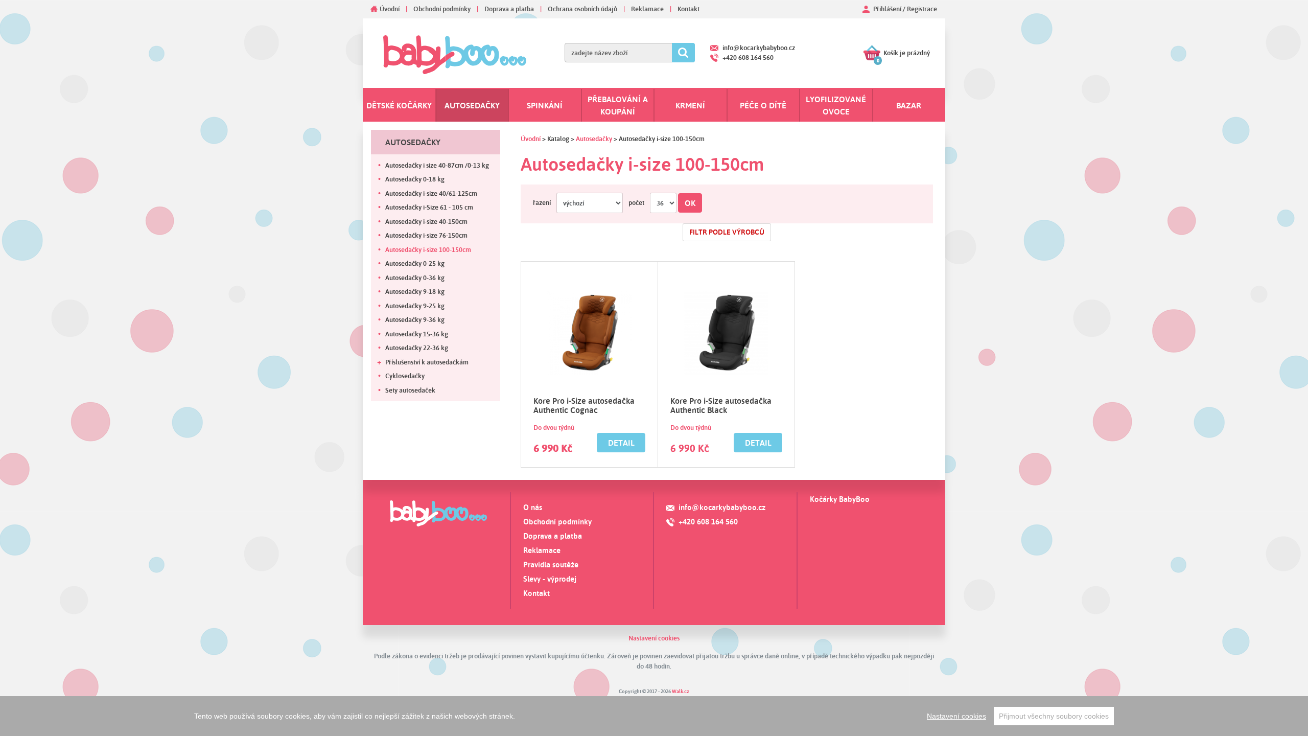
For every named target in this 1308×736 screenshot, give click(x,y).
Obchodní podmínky (442, 9)
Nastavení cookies (654, 638)
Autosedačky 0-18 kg (415, 179)
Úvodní (390, 9)
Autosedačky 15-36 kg (416, 334)
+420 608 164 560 (748, 57)
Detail (621, 443)
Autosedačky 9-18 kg (415, 291)
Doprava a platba (509, 9)
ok (690, 203)
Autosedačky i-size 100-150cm (428, 249)
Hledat (683, 52)
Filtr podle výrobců (726, 232)
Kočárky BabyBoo (840, 499)
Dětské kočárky (399, 105)
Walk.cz (680, 691)
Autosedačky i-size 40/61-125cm (431, 193)
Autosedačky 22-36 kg (416, 347)
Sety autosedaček (410, 390)
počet (636, 202)
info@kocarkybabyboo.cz (758, 47)
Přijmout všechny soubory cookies (1054, 716)
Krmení (690, 105)
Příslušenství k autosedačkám (427, 362)
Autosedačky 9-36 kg (415, 319)
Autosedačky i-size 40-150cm (426, 221)
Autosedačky (472, 105)
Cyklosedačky (405, 376)
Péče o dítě (763, 105)
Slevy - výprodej (549, 579)
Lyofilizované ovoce (836, 105)
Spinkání (545, 105)
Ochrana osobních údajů (582, 9)
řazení (542, 202)
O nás (532, 507)
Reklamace (647, 9)
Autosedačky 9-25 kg (415, 306)
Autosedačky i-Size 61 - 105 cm (429, 207)
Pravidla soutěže (550, 564)
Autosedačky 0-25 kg (415, 263)
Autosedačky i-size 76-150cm (426, 235)
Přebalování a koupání (618, 105)
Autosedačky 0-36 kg (415, 277)
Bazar (908, 105)
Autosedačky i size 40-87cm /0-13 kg (437, 165)
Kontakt (688, 9)
